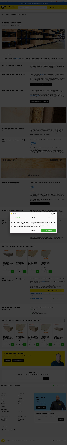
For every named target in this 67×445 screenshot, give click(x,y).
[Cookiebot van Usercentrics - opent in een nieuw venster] (51, 214)
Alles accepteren (49, 230)
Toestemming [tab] (17, 217)
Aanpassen (33, 230)
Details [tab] (33, 217)
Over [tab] (49, 217)
